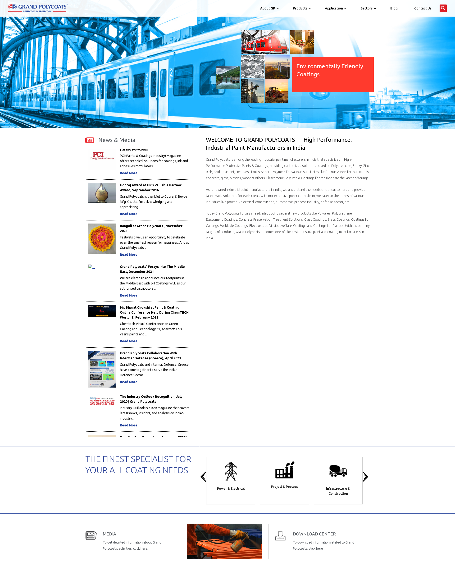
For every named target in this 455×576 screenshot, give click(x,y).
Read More (128, 156)
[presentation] (203, 476)
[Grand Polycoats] (38, 8)
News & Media (116, 140)
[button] (443, 8)
